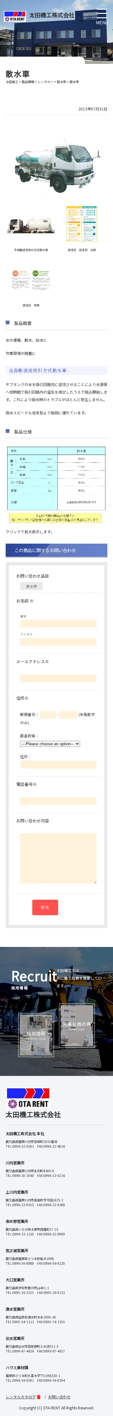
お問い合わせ (59, 1396)
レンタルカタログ (21, 1396)
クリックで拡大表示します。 (30, 531)
